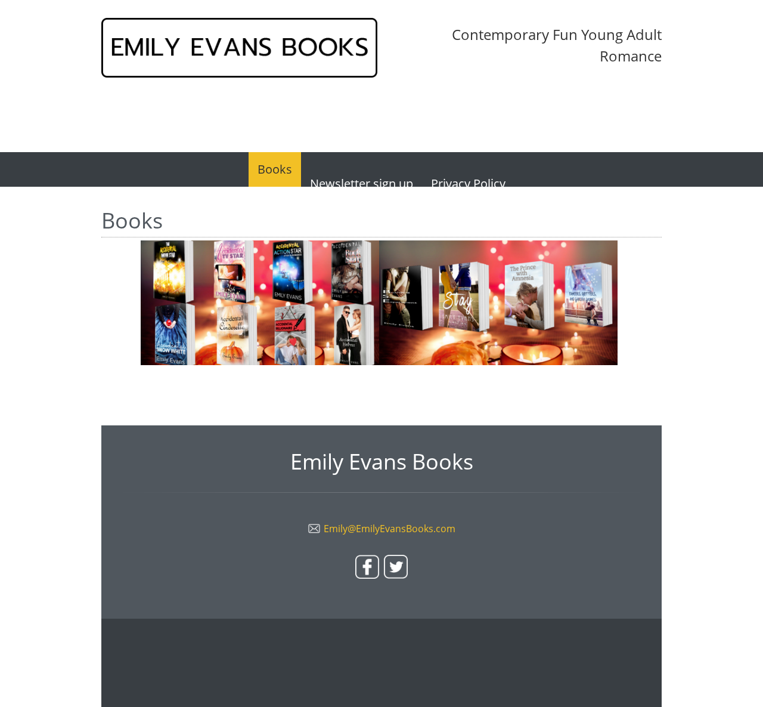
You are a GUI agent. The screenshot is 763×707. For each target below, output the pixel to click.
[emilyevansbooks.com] (239, 48)
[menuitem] (275, 169)
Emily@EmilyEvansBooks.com (389, 528)
